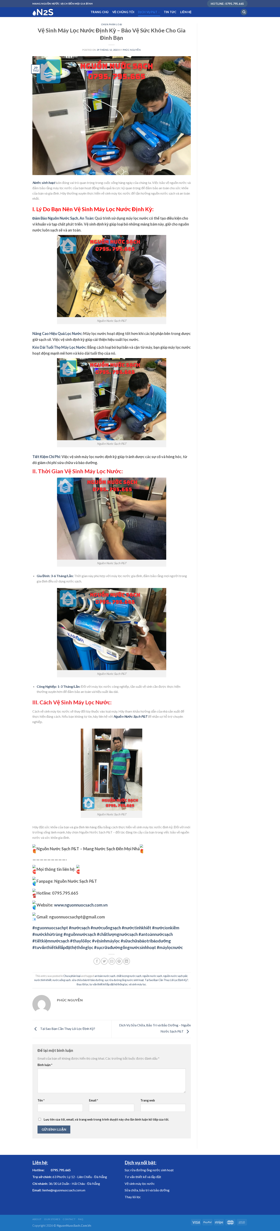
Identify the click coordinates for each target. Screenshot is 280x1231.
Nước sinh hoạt (43, 183)
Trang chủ (100, 12)
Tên (41, 1100)
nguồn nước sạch (152, 976)
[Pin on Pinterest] (119, 961)
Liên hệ (186, 12)
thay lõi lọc (83, 984)
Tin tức (170, 12)
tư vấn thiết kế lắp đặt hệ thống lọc (109, 984)
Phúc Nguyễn (132, 49)
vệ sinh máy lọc (137, 984)
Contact (69, 1219)
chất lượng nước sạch (128, 976)
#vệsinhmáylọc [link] (106, 940)
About (37, 1219)
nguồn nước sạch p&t (175, 976)
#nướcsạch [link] (79, 927)
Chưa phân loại (111, 24)
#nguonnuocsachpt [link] (50, 927)
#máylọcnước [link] (170, 947)
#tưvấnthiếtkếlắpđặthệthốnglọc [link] (62, 947)
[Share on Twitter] (104, 961)
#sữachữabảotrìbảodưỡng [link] (146, 940)
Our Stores (52, 1219)
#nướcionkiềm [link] (165, 927)
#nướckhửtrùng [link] (47, 934)
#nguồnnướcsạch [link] (80, 934)
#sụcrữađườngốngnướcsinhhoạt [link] (125, 947)
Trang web (147, 1100)
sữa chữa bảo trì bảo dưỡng (88, 980)
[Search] (244, 12)
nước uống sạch (61, 980)
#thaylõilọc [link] (80, 940)
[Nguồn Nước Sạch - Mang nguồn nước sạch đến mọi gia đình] (58, 12)
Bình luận (45, 1065)
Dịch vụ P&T (147, 12)
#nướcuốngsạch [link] (106, 927)
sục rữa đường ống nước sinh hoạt (124, 980)
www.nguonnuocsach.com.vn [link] (81, 905)
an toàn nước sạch (104, 976)
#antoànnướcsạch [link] (156, 934)
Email (93, 1100)
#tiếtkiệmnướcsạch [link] (50, 940)
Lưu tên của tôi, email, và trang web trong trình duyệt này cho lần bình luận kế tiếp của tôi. (106, 1119)
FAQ (80, 1219)
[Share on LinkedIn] (126, 961)
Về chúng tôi (123, 12)
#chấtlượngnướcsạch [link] (117, 934)
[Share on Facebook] (96, 961)
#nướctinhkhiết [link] (136, 927)
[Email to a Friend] (111, 961)
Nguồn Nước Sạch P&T (130, 716)
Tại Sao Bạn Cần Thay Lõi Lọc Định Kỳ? (166, 980)
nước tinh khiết (42, 980)
